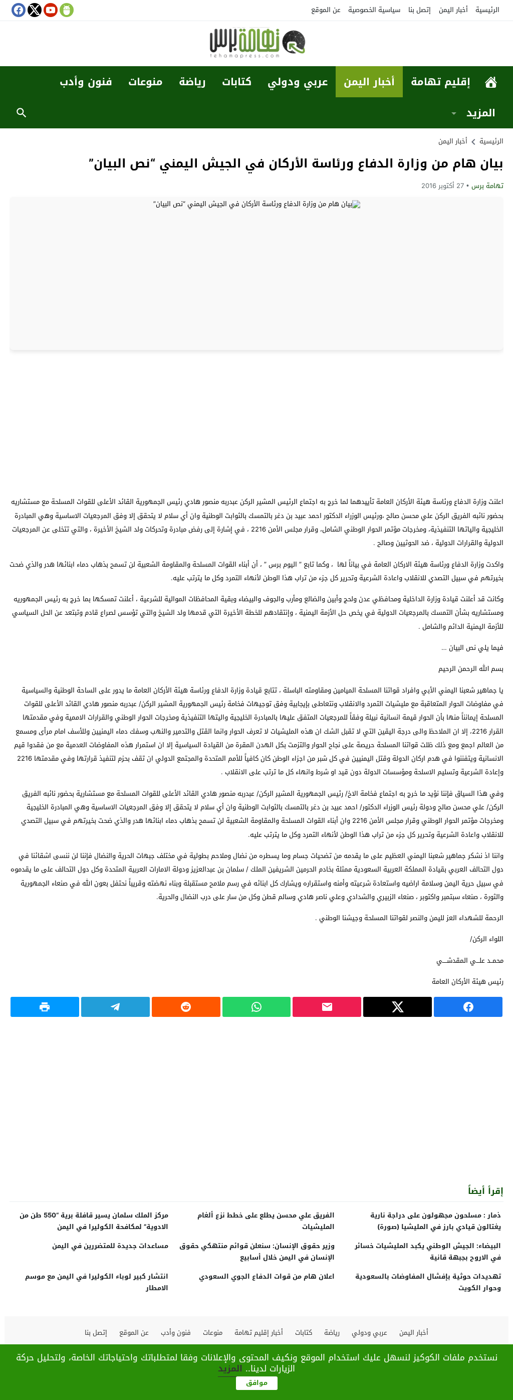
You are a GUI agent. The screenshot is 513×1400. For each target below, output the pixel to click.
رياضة (192, 81)
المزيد (480, 112)
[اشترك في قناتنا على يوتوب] (50, 10)
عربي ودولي (298, 81)
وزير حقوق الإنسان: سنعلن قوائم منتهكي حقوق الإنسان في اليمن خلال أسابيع (257, 1252)
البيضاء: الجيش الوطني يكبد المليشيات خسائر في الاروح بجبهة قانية (428, 1252)
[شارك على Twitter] (397, 1007)
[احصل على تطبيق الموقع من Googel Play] (66, 10)
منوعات (145, 81)
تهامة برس (487, 186)
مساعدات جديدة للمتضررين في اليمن (110, 1246)
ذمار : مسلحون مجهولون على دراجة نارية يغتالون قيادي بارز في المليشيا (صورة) (435, 1221)
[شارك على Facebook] (468, 1007)
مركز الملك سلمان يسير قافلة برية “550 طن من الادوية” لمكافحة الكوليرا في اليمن (94, 1221)
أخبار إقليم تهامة (258, 1332)
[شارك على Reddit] (186, 1007)
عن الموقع (326, 10)
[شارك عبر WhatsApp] (257, 1007)
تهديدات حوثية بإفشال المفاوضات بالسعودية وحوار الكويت (428, 1282)
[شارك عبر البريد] (327, 1007)
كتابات (236, 81)
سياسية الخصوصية (374, 10)
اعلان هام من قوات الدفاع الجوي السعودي (267, 1276)
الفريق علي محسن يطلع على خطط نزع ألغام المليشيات (266, 1221)
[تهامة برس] (256, 44)
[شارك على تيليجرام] (115, 1007)
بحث (22, 112)
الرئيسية (487, 10)
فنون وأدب (86, 81)
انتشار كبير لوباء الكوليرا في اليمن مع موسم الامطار (96, 1282)
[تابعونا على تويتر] (34, 10)
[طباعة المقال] (45, 1007)
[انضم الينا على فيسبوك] (18, 10)
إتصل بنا (419, 10)
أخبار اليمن (453, 10)
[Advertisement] (256, 422)
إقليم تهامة (440, 81)
